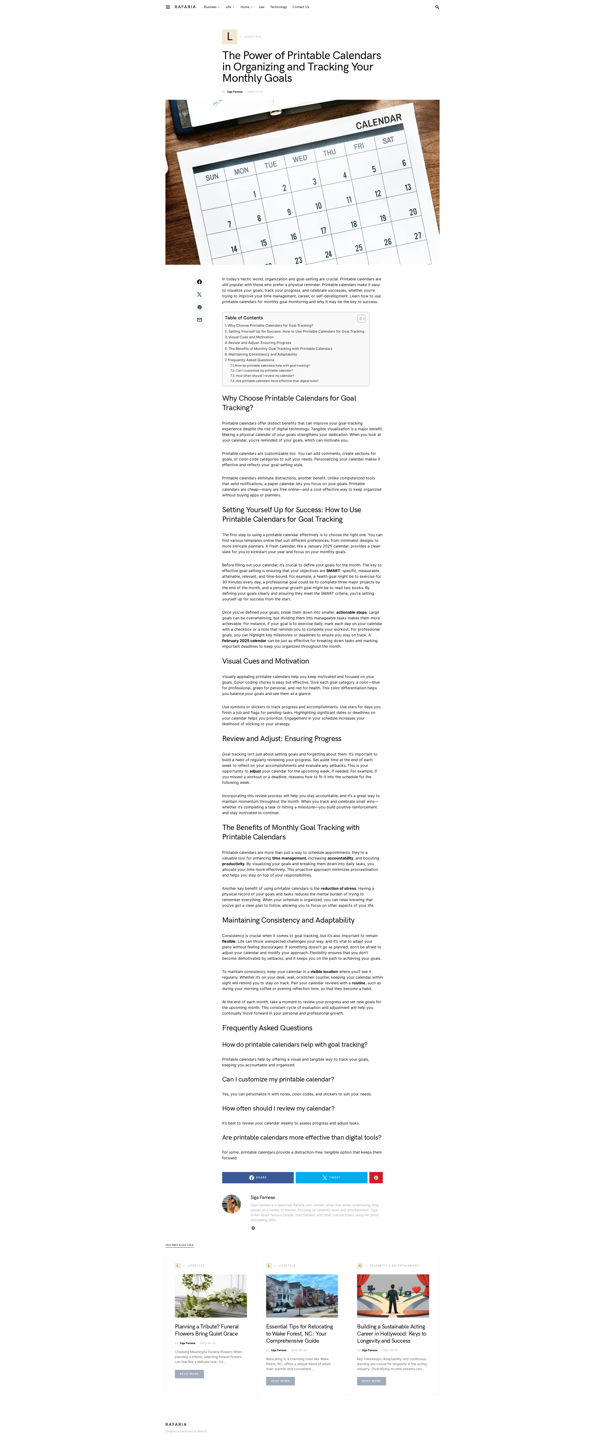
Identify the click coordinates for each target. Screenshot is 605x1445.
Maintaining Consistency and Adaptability (263, 354)
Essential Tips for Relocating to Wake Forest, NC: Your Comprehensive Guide (299, 1333)
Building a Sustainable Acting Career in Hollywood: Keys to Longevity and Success (391, 1333)
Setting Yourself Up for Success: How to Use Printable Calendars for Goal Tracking (296, 331)
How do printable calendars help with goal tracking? (272, 365)
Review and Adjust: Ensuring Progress (260, 343)
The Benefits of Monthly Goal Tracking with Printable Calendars (281, 349)
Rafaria (185, 6)
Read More (189, 1374)
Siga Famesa (234, 92)
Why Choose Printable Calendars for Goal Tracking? (270, 325)
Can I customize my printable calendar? (264, 370)
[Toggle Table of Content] (359, 319)
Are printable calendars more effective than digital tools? (277, 381)
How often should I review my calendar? (265, 376)
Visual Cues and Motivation (251, 337)
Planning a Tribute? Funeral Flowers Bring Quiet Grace (207, 1330)
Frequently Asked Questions (251, 360)
